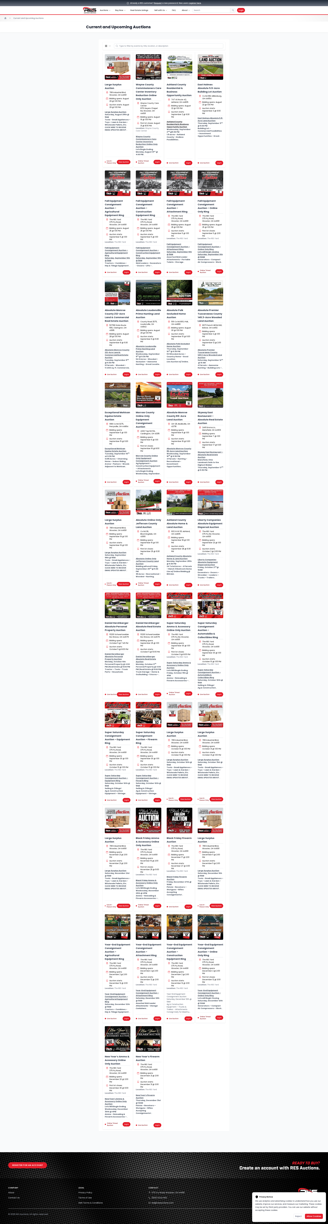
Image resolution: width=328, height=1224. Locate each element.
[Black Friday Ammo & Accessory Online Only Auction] (148, 820)
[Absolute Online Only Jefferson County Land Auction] (148, 502)
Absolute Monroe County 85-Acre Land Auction (177, 416)
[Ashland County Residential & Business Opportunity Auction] (179, 67)
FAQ (174, 10)
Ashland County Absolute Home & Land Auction (177, 523)
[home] (89, 10)
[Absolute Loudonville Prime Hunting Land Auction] (148, 292)
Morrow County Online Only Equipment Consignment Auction (145, 419)
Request (158, 3)
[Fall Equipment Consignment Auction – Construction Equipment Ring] (148, 183)
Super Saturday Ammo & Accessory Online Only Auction (178, 626)
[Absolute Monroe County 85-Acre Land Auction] (179, 395)
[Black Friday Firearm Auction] (179, 820)
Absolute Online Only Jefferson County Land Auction (148, 523)
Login (241, 10)
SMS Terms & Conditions (90, 1202)
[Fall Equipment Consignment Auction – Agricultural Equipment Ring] (117, 183)
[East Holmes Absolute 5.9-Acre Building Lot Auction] (210, 67)
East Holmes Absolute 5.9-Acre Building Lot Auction (210, 88)
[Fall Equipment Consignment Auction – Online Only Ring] (210, 183)
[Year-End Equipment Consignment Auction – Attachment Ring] (148, 927)
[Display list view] (110, 46)
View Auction (124, 162)
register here (195, 3)
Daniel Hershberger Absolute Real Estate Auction (148, 626)
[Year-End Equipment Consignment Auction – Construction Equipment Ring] (179, 927)
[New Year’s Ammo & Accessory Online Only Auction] (117, 1039)
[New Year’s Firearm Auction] (148, 1039)
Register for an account (27, 1165)
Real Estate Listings (139, 10)
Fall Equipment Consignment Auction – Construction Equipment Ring (145, 208)
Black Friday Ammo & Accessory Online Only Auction (147, 841)
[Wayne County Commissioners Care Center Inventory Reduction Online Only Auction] (148, 67)
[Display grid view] (106, 46)
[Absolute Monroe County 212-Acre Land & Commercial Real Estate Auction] (117, 292)
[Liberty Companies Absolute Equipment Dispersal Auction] (210, 502)
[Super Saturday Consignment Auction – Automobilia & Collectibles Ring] (210, 605)
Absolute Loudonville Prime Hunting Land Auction (148, 314)
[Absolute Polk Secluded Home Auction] (179, 292)
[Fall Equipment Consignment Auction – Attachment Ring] (179, 183)
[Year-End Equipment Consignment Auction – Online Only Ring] (210, 927)
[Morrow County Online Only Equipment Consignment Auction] (148, 395)
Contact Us (14, 1197)
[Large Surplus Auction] (117, 67)
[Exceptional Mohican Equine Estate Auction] (117, 395)
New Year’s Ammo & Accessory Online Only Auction (117, 1060)
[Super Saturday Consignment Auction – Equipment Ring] (117, 715)
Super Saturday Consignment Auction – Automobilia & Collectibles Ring (208, 630)
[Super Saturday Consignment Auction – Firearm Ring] (148, 715)
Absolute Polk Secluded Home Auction (176, 314)
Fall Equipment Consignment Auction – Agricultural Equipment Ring (114, 208)
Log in (157, 162)
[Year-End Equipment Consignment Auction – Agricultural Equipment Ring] (117, 927)
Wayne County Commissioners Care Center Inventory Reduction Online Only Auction (148, 91)
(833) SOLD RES (159, 1197)
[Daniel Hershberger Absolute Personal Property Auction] (117, 605)
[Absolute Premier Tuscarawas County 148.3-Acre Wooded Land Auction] (210, 292)
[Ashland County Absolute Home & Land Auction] (179, 502)
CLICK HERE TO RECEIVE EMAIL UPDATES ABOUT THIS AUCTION (115, 130)
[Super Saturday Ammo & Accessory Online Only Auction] (179, 605)
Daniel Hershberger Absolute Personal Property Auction (117, 626)
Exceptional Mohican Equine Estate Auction (117, 416)
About (11, 1192)
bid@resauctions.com (162, 1202)
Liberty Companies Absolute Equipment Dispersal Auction (210, 523)
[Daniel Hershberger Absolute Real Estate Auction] (148, 605)
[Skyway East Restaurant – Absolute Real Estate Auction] (210, 395)
